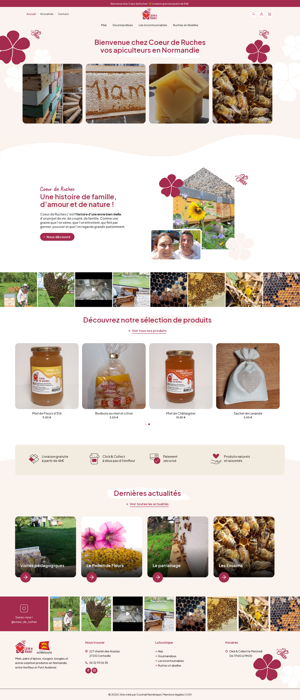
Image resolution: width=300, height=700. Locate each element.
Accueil (31, 13)
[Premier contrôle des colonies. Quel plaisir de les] (285, 614)
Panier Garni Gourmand (28, 413)
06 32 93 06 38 (98, 662)
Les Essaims (231, 565)
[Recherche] (253, 14)
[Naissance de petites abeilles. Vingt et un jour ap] (168, 289)
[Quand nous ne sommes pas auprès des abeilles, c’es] (131, 289)
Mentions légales (173, 694)
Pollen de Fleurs (163, 413)
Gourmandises (122, 25)
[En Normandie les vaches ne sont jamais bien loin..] (18, 289)
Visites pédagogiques (42, 565)
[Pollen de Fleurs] (163, 376)
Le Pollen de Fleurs (105, 565)
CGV (189, 694)
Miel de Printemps (229, 413)
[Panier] (270, 14)
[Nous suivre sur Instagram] (94, 670)
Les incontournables (153, 25)
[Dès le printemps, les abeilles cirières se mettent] (206, 289)
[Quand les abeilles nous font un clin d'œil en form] (56, 289)
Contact (63, 13)
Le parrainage (167, 565)
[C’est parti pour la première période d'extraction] (93, 289)
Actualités (46, 13)
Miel (104, 25)
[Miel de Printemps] (230, 376)
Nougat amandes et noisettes (96, 413)
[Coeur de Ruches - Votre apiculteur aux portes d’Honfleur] (149, 14)
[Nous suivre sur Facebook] (88, 670)
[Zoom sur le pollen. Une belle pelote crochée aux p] (244, 289)
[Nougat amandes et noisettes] (96, 376)
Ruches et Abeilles (185, 25)
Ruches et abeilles (169, 665)
